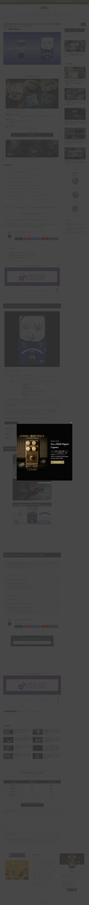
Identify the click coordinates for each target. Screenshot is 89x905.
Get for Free (57, 462)
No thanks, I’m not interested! (44, 482)
